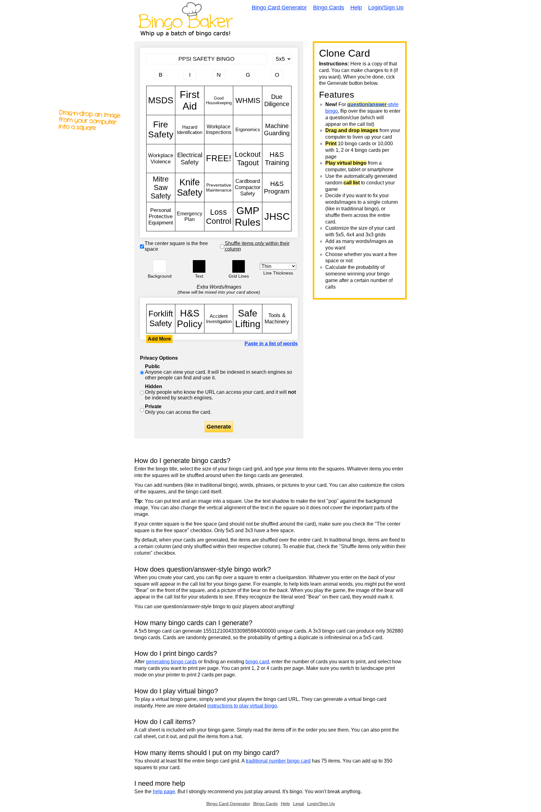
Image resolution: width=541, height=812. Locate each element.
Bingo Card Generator (279, 7)
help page (164, 791)
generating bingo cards (171, 661)
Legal (298, 803)
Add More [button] (159, 339)
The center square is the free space (176, 246)
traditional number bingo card (278, 760)
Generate (219, 427)
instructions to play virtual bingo (242, 705)
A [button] (149, 77)
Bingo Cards (328, 7)
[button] (159, 266)
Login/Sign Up (386, 7)
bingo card (257, 661)
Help (356, 7)
